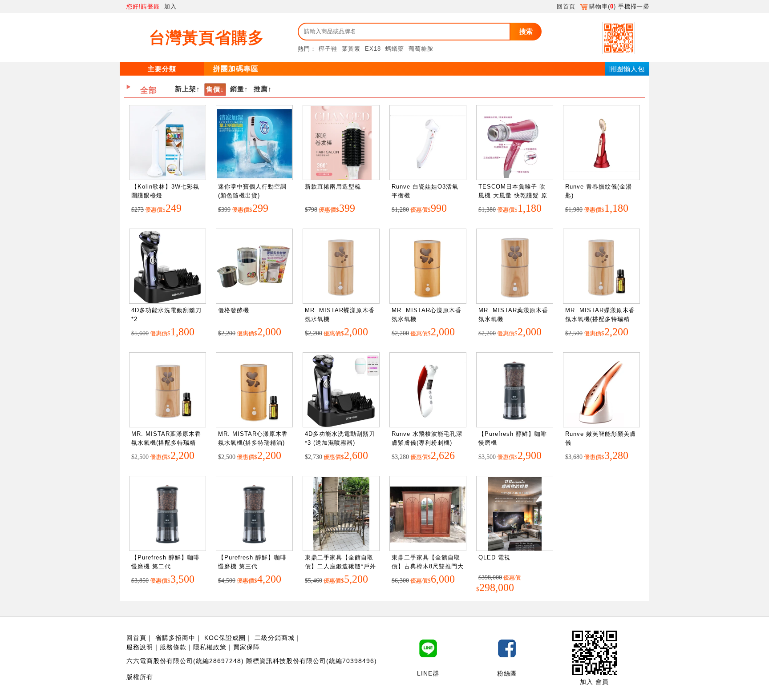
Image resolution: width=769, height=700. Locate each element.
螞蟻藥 (394, 48)
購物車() (602, 6)
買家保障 (246, 647)
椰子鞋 (328, 48)
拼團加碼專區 (236, 68)
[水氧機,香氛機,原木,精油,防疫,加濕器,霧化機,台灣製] (341, 266)
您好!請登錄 (143, 6)
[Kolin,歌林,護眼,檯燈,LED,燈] (167, 143)
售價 (213, 89)
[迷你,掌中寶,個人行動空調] (254, 143)
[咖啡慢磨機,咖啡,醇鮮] (514, 390)
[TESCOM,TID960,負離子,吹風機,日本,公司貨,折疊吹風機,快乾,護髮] (514, 143)
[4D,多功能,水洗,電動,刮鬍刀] (167, 266)
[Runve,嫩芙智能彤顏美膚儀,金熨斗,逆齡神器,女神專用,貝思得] (601, 390)
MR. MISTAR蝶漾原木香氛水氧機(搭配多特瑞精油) (600, 319)
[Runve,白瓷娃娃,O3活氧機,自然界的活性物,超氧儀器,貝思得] (427, 143)
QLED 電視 (494, 557)
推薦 (261, 89)
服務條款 (173, 647)
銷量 (237, 89)
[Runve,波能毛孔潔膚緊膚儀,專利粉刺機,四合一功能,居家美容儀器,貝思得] (427, 390)
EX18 (373, 48)
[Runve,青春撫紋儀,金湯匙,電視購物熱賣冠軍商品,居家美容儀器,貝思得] (601, 143)
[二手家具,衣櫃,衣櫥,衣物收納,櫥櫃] (427, 514)
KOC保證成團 (225, 637)
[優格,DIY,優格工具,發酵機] (254, 266)
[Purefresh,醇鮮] (167, 514)
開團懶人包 (627, 68)
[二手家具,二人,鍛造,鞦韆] (341, 514)
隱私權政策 (210, 647)
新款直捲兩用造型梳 (333, 186)
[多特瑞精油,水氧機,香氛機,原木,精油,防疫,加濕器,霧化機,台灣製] (601, 266)
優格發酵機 (233, 310)
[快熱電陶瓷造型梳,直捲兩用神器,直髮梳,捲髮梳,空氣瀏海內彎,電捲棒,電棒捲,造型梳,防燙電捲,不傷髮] (341, 143)
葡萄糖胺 (421, 48)
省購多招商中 (175, 637)
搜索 (526, 31)
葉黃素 (351, 48)
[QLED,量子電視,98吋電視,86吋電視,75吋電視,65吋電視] (515, 514)
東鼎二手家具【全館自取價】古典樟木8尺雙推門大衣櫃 (428, 566)
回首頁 (566, 6)
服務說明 (139, 647)
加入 (170, 6)
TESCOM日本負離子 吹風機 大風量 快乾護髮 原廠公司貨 (512, 195)
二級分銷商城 (275, 637)
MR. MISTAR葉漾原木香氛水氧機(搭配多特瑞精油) (166, 442)
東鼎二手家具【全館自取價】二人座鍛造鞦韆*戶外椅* (340, 566)
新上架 (185, 89)
